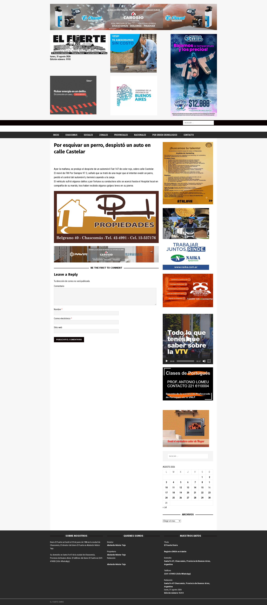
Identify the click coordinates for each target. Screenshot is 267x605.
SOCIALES (88, 135)
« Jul (165, 507)
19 (181, 492)
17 (166, 492)
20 (188, 492)
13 (188, 487)
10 (166, 487)
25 (173, 497)
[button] (188, 339)
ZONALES (103, 135)
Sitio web (58, 327)
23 (209, 492)
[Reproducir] (166, 361)
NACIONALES (140, 135)
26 (181, 497)
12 (181, 487)
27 (188, 497)
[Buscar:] (198, 122)
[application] (188, 339)
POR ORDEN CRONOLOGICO (164, 135)
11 (173, 487)
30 (209, 497)
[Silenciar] (204, 361)
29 (202, 497)
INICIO (56, 135)
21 (195, 492)
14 (195, 487)
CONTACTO (189, 135)
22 (202, 492)
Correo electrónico (62, 318)
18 (173, 492)
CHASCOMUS (71, 135)
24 (166, 497)
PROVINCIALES (121, 135)
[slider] (185, 361)
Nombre (57, 309)
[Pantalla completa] (209, 361)
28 (195, 497)
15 (202, 487)
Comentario (59, 286)
